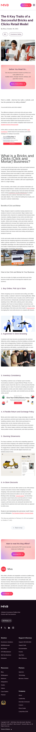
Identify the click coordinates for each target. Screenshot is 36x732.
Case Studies (4, 691)
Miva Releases (23, 658)
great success (30, 308)
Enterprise (4, 658)
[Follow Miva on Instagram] (13, 628)
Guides (3, 685)
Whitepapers (4, 675)
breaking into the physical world (9, 124)
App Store (21, 655)
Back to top (18, 528)
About (20, 695)
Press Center (22, 708)
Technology (22, 675)
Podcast (3, 695)
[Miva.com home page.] (4, 5)
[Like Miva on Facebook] (1, 628)
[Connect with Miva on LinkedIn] (9, 628)
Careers (21, 705)
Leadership (22, 698)
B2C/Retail (4, 648)
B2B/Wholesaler (5, 645)
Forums (21, 652)
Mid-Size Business (6, 655)
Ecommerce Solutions (7, 642)
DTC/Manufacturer (6, 652)
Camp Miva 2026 (23, 711)
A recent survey (20, 496)
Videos (3, 688)
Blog (2, 672)
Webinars (3, 678)
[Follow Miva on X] (5, 628)
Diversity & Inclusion (24, 702)
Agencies (21, 672)
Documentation (23, 648)
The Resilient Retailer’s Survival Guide (22, 513)
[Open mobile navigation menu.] (34, 5)
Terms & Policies (5, 729)
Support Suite (22, 645)
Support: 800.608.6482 (25, 642)
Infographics (4, 682)
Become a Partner (23, 678)
